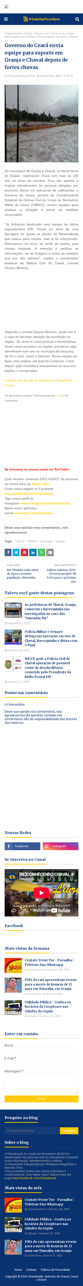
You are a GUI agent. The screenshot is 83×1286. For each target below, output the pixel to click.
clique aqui (40, 484)
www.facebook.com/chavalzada (29, 493)
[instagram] (60, 846)
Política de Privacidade (55, 1269)
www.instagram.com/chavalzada (45, 503)
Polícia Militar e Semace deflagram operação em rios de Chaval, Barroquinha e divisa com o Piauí (51, 638)
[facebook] (22, 846)
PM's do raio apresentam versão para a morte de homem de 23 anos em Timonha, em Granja (51, 984)
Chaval (19, 541)
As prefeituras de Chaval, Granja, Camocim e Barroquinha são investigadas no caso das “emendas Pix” (51, 611)
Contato (31, 1269)
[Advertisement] (41, 299)
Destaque (46, 541)
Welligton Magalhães (21, 76)
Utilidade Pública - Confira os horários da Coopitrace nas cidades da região (48, 1006)
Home (18, 1269)
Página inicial (13, 33)
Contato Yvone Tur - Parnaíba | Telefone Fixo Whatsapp (49, 962)
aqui (58, 395)
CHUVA (32, 541)
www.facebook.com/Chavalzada (34, 1178)
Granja (28, 33)
